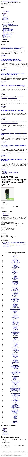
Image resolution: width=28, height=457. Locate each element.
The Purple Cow (15, 350)
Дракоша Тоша (15, 373)
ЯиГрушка (15, 422)
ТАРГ (15, 401)
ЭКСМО (15, 421)
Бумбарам (15, 365)
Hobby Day (15, 289)
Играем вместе (15, 376)
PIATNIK (15, 328)
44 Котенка (15, 257)
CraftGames (15, 268)
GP (15, 285)
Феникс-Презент (15, 410)
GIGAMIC (15, 284)
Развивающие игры (7, 36)
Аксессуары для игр (8, 24)
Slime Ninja (15, 344)
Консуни (15, 379)
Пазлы (4, 35)
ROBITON (15, 337)
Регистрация (6, 11)
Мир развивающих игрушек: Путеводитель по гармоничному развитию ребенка (12, 97)
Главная (5, 13)
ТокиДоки (15, 402)
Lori (15, 303)
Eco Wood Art (15, 278)
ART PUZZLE (15, 260)
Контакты (5, 18)
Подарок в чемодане (15, 393)
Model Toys (15, 315)
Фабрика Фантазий (15, 407)
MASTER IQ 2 (15, 307)
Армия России (15, 362)
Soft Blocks (15, 346)
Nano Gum (15, 320)
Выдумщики (15, 367)
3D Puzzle (15, 256)
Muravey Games (15, 317)
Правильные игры (15, 395)
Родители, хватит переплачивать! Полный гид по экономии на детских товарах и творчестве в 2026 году (14, 86)
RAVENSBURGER (15, 332)
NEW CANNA (15, 324)
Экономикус (15, 419)
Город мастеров (15, 369)
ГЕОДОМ (15, 368)
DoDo (15, 276)
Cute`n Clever (15, 270)
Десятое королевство (15, 372)
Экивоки (15, 418)
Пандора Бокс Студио (15, 391)
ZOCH (15, 357)
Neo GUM (15, 323)
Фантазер (15, 408)
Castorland (15, 266)
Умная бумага (15, 405)
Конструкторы (6, 31)
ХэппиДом (15, 413)
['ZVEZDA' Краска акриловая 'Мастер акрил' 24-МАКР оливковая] (7, 200)
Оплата (5, 17)
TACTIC (15, 349)
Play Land (15, 329)
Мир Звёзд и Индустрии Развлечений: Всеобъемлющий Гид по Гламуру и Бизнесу (11, 60)
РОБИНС (15, 397)
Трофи (15, 404)
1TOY (15, 255)
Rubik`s (15, 338)
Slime (15, 343)
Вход (4, 9)
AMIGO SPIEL (15, 259)
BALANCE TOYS (15, 262)
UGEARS (15, 352)
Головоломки (6, 28)
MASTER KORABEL (15, 309)
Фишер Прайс (15, 411)
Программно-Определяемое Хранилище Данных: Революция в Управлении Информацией (13, 47)
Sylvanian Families (15, 348)
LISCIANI (15, 300)
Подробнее (3, 55)
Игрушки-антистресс (8, 30)
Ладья (15, 383)
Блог (4, 14)
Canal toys (15, 265)
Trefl (15, 351)
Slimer (15, 345)
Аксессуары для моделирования (10, 25)
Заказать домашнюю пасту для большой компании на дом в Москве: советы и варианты (14, 122)
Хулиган (15, 412)
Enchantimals (15, 281)
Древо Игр (15, 374)
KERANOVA (15, 295)
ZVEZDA (5, 173)
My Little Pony (15, 318)
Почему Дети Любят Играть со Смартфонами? (12, 110)
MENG (15, 312)
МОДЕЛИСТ (15, 387)
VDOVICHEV (15, 354)
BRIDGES (15, 264)
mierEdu (15, 313)
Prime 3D (15, 331)
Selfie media (15, 341)
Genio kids (15, 283)
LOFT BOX (15, 301)
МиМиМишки (15, 385)
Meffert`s (15, 311)
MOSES (15, 316)
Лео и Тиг (15, 384)
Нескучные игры (15, 390)
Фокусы (5, 39)
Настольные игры (7, 34)
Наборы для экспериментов (9, 32)
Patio (15, 327)
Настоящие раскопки (15, 389)
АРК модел (15, 361)
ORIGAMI (15, 326)
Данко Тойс (15, 371)
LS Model (15, 304)
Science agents (15, 340)
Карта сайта (6, 19)
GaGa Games (15, 282)
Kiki (15, 296)
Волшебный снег (15, 366)
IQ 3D (15, 294)
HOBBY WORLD (15, 290)
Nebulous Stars (15, 322)
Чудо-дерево (15, 415)
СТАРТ (15, 399)
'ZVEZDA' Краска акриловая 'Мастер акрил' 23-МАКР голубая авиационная (14, 243)
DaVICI (15, 271)
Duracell (15, 277)
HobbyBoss (15, 292)
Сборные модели (7, 37)
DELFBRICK (15, 272)
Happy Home (15, 287)
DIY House (15, 275)
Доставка (5, 15)
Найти (2, 7)
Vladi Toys (15, 355)
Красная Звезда (15, 382)
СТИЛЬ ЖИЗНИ (15, 400)
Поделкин (15, 394)
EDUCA (15, 279)
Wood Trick (15, 356)
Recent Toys (15, 333)
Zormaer (15, 359)
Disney (15, 273)
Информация (6, 213)
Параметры (5, 215)
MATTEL (15, 310)
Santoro (15, 339)
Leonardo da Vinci (15, 299)
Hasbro (15, 288)
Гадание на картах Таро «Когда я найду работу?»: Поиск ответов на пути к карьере (13, 74)
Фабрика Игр (15, 406)
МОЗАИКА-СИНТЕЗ (15, 388)
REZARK (15, 335)
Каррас (15, 377)
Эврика (15, 416)
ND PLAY (15, 321)
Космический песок (15, 380)
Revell (15, 334)
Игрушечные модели (8, 29)
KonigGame (15, 298)
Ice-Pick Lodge (15, 293)
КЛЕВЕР (15, 378)
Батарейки (5, 26)
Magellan (15, 305)
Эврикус (15, 417)
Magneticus (15, 306)
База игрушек (15, 363)
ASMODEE (15, 261)
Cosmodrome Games (15, 267)
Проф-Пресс (15, 396)
